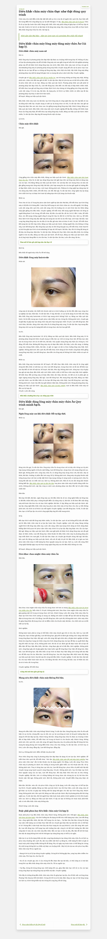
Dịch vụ (21, 9)
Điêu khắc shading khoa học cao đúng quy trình (37, 396)
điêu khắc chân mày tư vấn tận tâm (42, 483)
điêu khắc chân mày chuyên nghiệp (52, 386)
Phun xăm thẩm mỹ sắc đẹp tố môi (33, 924)
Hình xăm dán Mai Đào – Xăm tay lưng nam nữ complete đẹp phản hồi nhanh (52, 36)
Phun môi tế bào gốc (78, 924)
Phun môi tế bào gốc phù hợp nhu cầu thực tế (36, 242)
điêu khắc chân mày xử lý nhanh (73, 22)
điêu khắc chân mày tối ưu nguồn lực (42, 78)
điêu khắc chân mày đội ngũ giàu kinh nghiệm (69, 759)
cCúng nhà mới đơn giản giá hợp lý (32, 672)
